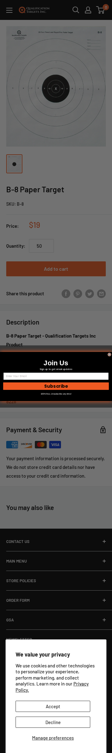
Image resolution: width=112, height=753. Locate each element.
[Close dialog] (109, 354)
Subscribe (56, 386)
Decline (53, 722)
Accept (53, 706)
